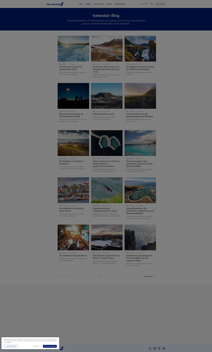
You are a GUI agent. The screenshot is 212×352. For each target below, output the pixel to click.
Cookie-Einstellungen (11, 346)
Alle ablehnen (36, 346)
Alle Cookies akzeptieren (50, 346)
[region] (30, 343)
